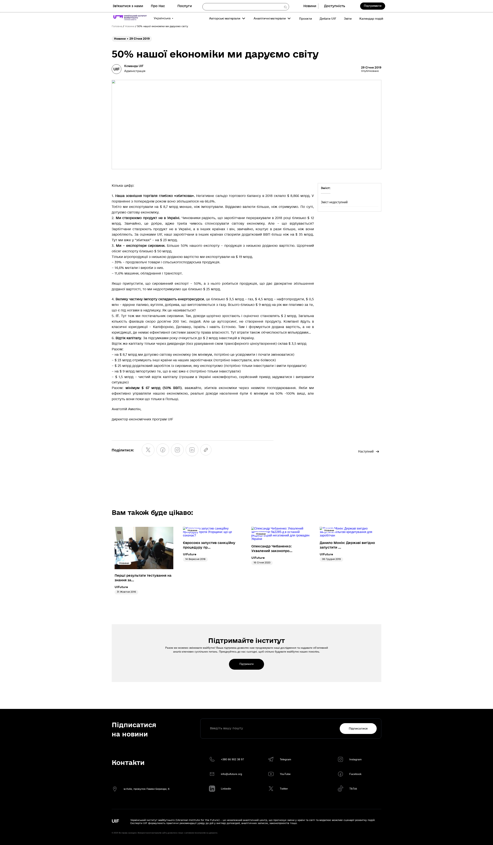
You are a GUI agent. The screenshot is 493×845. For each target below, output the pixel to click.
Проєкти (305, 18)
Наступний (366, 451)
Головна (117, 26)
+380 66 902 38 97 (232, 759)
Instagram (355, 759)
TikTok (353, 788)
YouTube (285, 774)
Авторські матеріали (224, 18)
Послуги (184, 6)
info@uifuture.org (231, 774)
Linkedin (226, 788)
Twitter (284, 788)
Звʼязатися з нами (128, 6)
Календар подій (371, 18)
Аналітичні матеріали (270, 18)
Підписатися (358, 728)
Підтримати (372, 6)
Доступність (334, 6)
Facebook (355, 774)
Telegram (285, 759)
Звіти (348, 18)
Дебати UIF (328, 18)
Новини (309, 6)
